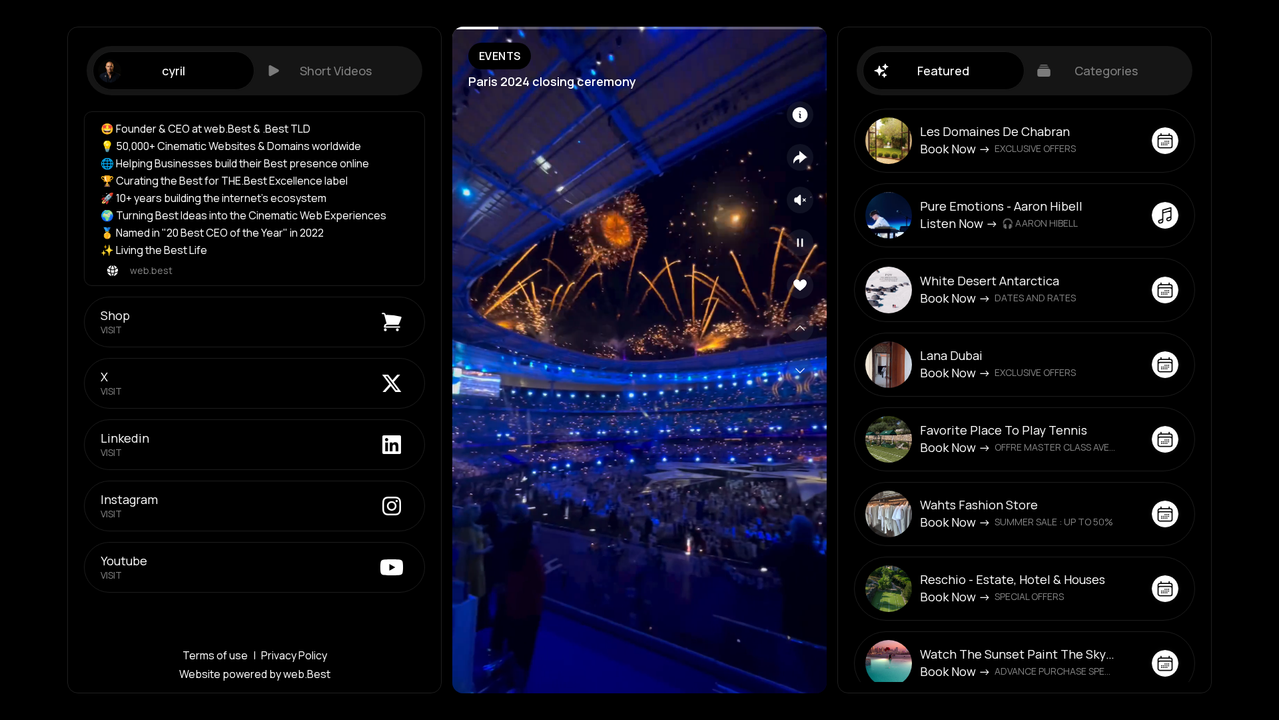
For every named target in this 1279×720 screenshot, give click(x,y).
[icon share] (800, 157)
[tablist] (254, 70)
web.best (151, 270)
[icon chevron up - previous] (800, 328)
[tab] (173, 70)
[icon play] (800, 242)
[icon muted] (800, 200)
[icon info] (800, 114)
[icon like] (800, 285)
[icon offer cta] (1165, 140)
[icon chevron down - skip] (800, 370)
